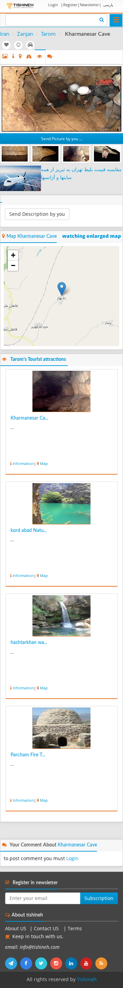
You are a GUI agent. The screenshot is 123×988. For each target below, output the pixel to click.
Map (44, 463)
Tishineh (87, 979)
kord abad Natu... (29, 530)
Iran (4, 33)
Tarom (48, 33)
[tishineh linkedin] (72, 963)
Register (70, 4)
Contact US (47, 928)
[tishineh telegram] (12, 963)
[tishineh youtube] (87, 963)
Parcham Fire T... (28, 755)
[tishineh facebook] (27, 963)
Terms (75, 928)
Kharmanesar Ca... (29, 418)
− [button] (13, 265)
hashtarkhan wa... (29, 642)
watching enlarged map (91, 236)
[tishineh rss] (102, 963)
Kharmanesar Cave (77, 845)
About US (15, 928)
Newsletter (89, 4)
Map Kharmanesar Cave (31, 236)
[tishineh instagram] (57, 963)
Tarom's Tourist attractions (38, 359)
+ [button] (13, 255)
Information (23, 463)
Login (53, 4)
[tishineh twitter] (42, 963)
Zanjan (25, 33)
